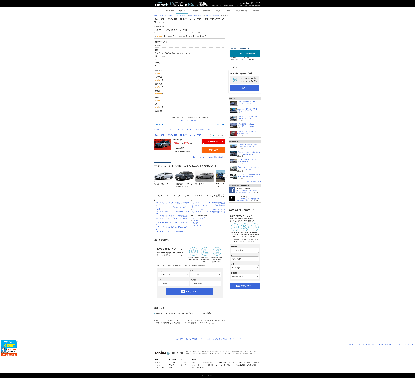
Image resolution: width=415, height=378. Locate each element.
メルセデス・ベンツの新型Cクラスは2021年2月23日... (248, 133)
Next (225, 175)
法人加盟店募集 (240, 365)
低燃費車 (195, 223)
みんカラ (183, 365)
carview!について (197, 362)
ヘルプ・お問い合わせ (198, 367)
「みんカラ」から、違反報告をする (189, 120)
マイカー (255, 11)
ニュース (228, 11)
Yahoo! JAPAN (256, 3)
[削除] (17, 340)
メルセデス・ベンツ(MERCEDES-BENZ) (178, 15)
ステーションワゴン (199, 218)
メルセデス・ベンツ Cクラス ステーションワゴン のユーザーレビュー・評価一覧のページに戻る (182, 129)
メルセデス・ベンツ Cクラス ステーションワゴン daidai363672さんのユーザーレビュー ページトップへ (381, 344)
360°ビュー (170, 11)
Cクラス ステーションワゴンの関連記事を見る (171, 231)
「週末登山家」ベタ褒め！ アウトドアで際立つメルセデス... (248, 126)
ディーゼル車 (197, 225)
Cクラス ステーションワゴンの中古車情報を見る (208, 203)
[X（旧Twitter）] (177, 353)
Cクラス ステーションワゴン (196, 15)
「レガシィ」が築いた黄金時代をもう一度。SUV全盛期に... (248, 154)
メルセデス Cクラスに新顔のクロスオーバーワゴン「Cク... (248, 118)
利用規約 (249, 362)
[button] (217, 135)
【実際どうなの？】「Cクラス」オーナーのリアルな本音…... (248, 169)
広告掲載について (229, 365)
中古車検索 (194, 11)
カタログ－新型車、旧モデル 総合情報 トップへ (188, 339)
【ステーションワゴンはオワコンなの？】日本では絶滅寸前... (248, 176)
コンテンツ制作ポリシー (199, 365)
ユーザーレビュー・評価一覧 (212, 15)
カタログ (182, 11)
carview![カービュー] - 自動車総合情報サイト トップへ (224, 339)
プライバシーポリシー (223, 362)
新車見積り (207, 11)
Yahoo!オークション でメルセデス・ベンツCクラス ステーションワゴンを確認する (184, 313)
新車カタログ (163, 15)
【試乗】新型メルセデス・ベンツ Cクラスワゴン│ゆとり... (248, 103)
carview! (156, 15)
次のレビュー (220, 124)
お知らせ (212, 362)
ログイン (242, 3)
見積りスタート (192, 292)
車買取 (217, 11)
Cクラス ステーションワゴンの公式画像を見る (171, 216)
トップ (158, 11)
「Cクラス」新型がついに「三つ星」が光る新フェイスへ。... (247, 161)
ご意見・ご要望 (251, 365)
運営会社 (206, 362)
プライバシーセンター (238, 362)
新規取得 (248, 3)
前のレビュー (159, 124)
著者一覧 (210, 365)
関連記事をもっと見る (254, 181)
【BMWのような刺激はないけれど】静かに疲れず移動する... (247, 146)
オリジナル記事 (241, 11)
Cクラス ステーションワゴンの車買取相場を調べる (209, 157)
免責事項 (256, 362)
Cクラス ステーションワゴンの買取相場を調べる (208, 212)
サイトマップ (218, 365)
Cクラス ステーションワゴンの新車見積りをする (208, 209)
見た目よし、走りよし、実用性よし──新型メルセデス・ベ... (248, 111)
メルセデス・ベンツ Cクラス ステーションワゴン (178, 135)
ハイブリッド (197, 220)
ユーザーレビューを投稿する (244, 53)
